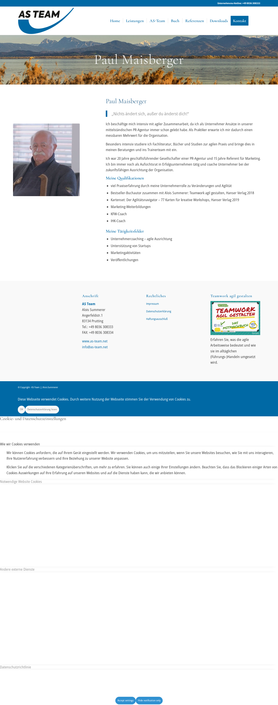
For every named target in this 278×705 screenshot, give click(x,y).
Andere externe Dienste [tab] (17, 569)
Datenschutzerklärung (158, 311)
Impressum (152, 304)
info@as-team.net (95, 347)
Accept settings (125, 700)
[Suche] (255, 21)
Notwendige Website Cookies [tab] (21, 481)
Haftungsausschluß (157, 319)
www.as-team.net (95, 341)
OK (21, 409)
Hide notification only (149, 700)
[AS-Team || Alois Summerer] (46, 21)
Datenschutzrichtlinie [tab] (15, 667)
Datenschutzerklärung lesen (42, 409)
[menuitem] (115, 21)
